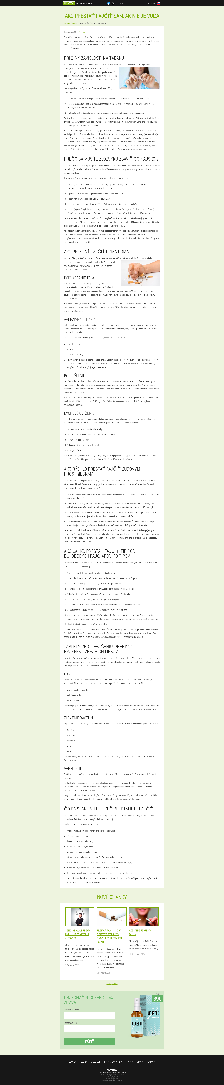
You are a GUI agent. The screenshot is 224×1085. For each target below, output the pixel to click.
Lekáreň (72, 1062)
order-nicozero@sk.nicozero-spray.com (112, 1072)
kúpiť (89, 1041)
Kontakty (151, 1062)
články (140, 1062)
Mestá (130, 1062)
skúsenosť (95, 1062)
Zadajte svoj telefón (71, 1023)
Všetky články (112, 983)
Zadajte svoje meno (71, 1010)
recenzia (83, 1062)
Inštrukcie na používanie (114, 1062)
